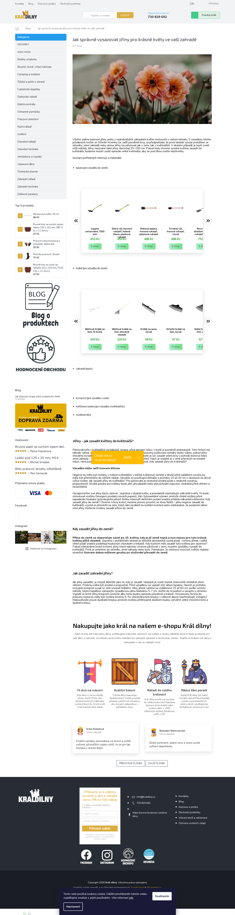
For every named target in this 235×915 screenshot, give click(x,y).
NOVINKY (23, 44)
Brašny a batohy (27, 59)
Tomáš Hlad (137, 887)
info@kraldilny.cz (146, 797)
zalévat (113, 493)
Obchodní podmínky (70, 3)
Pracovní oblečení (27, 119)
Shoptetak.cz (154, 887)
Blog (30, 3)
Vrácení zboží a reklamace (193, 817)
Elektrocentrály (26, 104)
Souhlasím (162, 896)
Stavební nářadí (26, 141)
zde (131, 898)
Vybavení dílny (26, 164)
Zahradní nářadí (26, 179)
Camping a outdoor (28, 74)
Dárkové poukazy (27, 194)
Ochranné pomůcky (28, 112)
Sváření (21, 134)
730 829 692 (143, 803)
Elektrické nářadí (27, 97)
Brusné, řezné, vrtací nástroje (34, 67)
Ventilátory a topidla (29, 156)
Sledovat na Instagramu (43, 548)
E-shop (95, 246)
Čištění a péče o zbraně (31, 82)
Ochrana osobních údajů (192, 823)
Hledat (125, 15)
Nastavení (73, 907)
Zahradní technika (27, 186)
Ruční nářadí (24, 126)
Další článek (156, 763)
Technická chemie (27, 171)
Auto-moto (24, 52)
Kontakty (19, 3)
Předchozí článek (130, 763)
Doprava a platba (47, 3)
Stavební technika (27, 149)
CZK (192, 3)
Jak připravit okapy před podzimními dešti (37, 396)
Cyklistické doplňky (28, 89)
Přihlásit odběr (100, 828)
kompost (81, 398)
